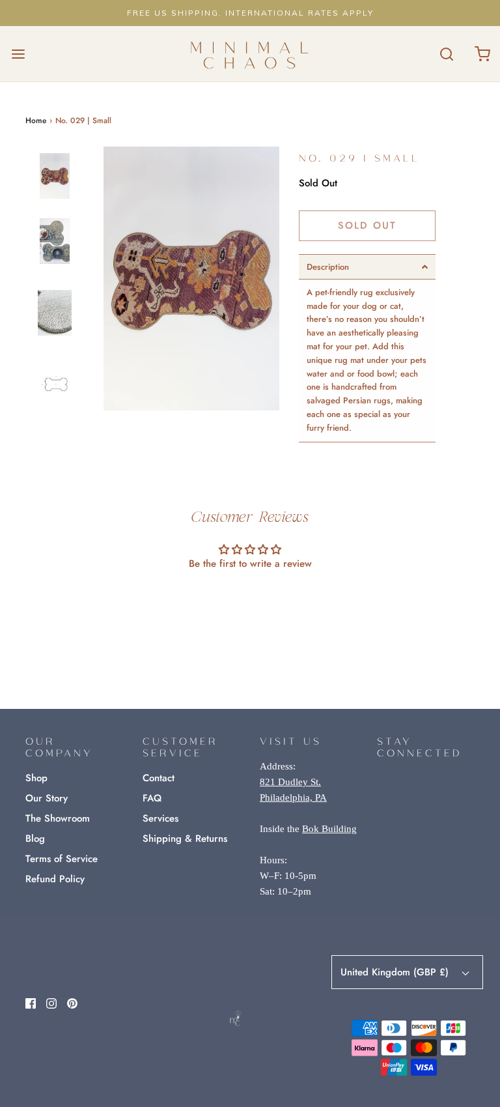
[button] (54, 187)
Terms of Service (61, 859)
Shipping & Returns (185, 838)
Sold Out (367, 225)
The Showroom (57, 818)
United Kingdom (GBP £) (396, 972)
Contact (158, 778)
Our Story (46, 798)
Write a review (250, 599)
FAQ (152, 798)
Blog (35, 838)
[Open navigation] (18, 54)
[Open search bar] (446, 54)
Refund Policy (55, 879)
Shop (36, 778)
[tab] (367, 267)
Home (35, 120)
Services (160, 818)
